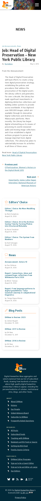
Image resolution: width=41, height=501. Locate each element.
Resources (11, 427)
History (14, 405)
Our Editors (15, 471)
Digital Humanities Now (24, 490)
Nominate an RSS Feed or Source (24, 442)
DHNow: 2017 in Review (15, 329)
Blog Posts (15, 310)
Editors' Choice (18, 202)
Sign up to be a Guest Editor (22, 463)
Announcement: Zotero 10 (16, 262)
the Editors (9, 64)
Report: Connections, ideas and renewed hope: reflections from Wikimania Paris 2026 (18, 275)
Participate (11, 456)
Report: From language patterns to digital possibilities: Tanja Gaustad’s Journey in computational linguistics (20, 292)
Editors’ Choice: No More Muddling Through (20, 210)
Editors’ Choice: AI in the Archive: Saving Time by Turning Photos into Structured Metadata (19, 224)
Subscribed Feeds (18, 434)
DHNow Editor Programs (21, 459)
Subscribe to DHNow (19, 417)
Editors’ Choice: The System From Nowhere (19, 238)
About (9, 398)
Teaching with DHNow (20, 438)
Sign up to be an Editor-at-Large (24, 467)
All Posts (14, 430)
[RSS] (17, 480)
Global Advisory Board (20, 413)
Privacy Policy (20, 497)
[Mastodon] (13, 480)
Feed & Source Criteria (20, 450)
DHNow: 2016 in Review (15, 341)
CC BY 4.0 (25, 493)
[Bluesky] (8, 480)
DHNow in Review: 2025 (15, 317)
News (19, 46)
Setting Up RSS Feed (19, 446)
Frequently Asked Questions (22, 421)
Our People (15, 409)
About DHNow (17, 401)
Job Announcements (9, 46)
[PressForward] (22, 480)
